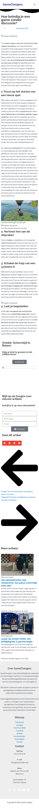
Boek (19, 728)
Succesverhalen (19, 736)
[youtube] (24, 790)
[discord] (28, 790)
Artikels (19, 733)
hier (31, 331)
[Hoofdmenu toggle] (34, 4)
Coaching (19, 731)
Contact (19, 742)
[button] (4, 443)
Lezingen (19, 725)
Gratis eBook (19, 739)
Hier (31, 294)
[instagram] (15, 790)
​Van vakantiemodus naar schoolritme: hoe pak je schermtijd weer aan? (19, 583)
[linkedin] (20, 790)
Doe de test (19, 722)
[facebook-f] (11, 790)
